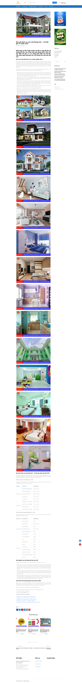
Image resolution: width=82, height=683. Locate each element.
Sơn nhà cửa (18, 628)
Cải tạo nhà (25, 6)
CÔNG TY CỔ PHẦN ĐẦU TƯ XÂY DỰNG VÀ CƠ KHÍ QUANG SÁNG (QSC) (27, 587)
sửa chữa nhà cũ (57, 89)
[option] (21, 626)
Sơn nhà (41, 6)
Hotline (62, 2)
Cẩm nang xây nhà (57, 52)
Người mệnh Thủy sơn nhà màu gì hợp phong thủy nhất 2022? (44, 630)
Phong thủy (56, 54)
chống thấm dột (56, 86)
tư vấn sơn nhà (20, 606)
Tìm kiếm (55, 2)
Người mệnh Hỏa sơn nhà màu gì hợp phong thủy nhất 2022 (33, 630)
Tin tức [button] (45, 6)
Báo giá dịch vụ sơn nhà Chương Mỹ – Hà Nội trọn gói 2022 (26, 599)
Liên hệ (51, 6)
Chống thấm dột (38, 666)
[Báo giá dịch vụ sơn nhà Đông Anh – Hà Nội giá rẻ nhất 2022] (17, 610)
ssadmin (23, 45)
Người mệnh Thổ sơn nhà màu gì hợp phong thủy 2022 (21, 630)
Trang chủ (18, 6)
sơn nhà (29, 53)
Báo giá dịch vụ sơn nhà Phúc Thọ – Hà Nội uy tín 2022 (26, 597)
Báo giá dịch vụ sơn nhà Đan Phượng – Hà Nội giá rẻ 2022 (26, 596)
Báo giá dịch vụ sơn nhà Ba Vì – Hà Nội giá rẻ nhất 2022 (26, 600)
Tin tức (55, 57)
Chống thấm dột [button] (33, 6)
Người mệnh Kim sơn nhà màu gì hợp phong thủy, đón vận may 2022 (28, 602)
